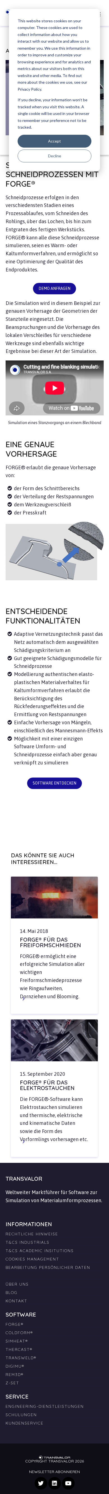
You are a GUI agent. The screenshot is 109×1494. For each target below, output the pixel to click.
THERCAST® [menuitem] (19, 1349)
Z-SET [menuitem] (12, 1382)
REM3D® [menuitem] (14, 1374)
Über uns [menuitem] (17, 1284)
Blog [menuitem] (12, 1292)
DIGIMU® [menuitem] (15, 1366)
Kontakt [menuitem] (16, 1300)
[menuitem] (55, 1273)
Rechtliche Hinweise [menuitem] (32, 1233)
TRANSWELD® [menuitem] (21, 1357)
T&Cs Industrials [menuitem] (27, 1242)
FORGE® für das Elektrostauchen (47, 1085)
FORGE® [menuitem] (14, 1324)
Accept (54, 141)
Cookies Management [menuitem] (32, 1259)
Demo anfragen (54, 288)
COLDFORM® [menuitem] (19, 1332)
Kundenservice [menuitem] (25, 1423)
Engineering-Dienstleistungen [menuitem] (45, 1406)
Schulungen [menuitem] (21, 1414)
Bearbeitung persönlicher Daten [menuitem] (48, 1267)
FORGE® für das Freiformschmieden (50, 942)
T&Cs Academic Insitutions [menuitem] (40, 1250)
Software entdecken (54, 783)
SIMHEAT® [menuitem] (17, 1341)
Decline (54, 155)
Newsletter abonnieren (54, 1471)
